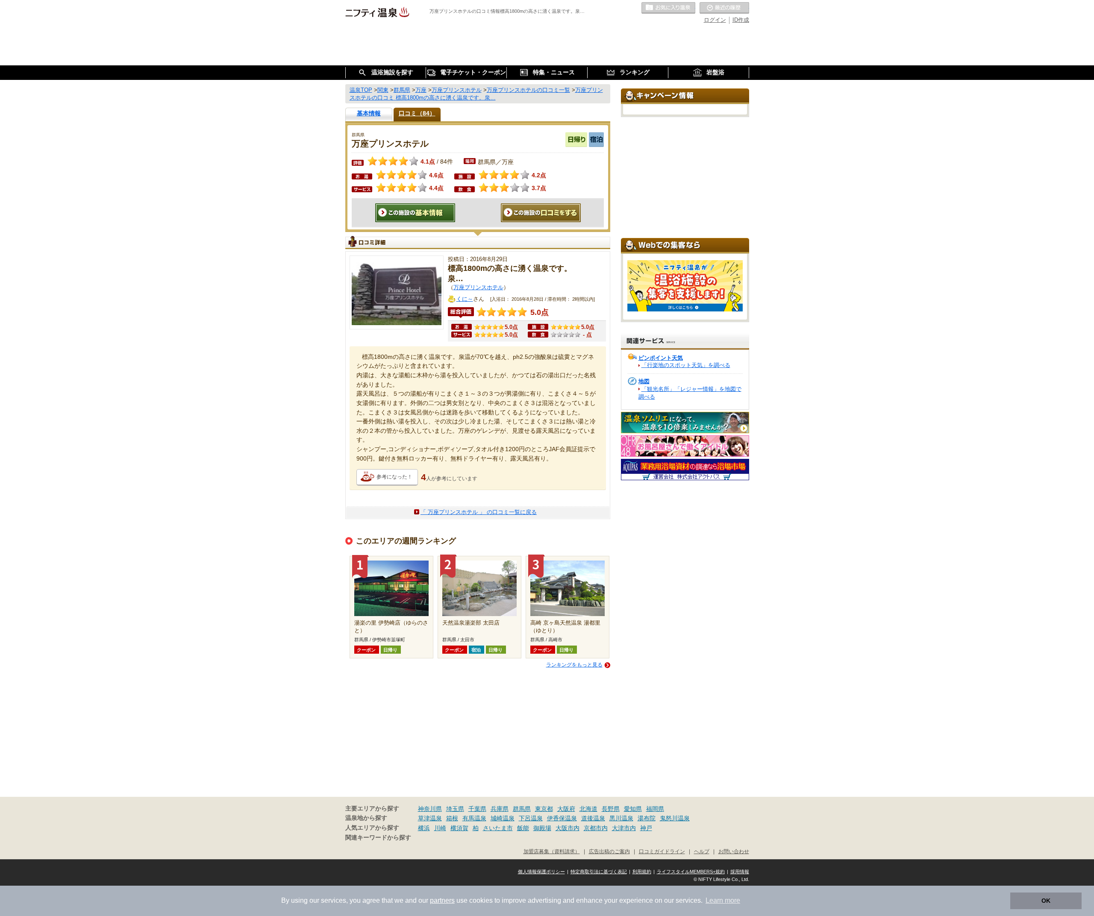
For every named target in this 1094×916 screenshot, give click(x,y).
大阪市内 (567, 828)
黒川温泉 (621, 818)
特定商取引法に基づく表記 (599, 871)
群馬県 (522, 808)
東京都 (544, 808)
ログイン (715, 20)
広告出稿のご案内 (609, 851)
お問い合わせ (733, 851)
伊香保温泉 (562, 818)
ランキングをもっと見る (574, 665)
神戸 (646, 828)
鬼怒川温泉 (675, 818)
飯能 (523, 828)
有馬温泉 (474, 818)
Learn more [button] (723, 900)
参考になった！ (394, 477)
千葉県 (477, 808)
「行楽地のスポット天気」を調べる (685, 365)
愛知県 (633, 808)
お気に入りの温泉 (668, 8)
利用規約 (641, 871)
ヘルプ (701, 851)
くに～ (464, 299)
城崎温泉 (503, 818)
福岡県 (655, 808)
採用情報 (739, 871)
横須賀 (459, 828)
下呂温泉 (531, 818)
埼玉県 (455, 808)
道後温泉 (593, 818)
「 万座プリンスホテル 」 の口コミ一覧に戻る (479, 512)
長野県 (611, 808)
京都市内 (596, 828)
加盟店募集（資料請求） (551, 851)
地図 (644, 381)
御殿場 (542, 828)
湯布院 (647, 818)
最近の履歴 (724, 8)
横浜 (424, 828)
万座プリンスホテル (478, 287)
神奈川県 (430, 808)
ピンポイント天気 (660, 358)
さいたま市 (498, 828)
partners (442, 900)
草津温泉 (430, 818)
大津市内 (624, 828)
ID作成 (740, 20)
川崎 (440, 828)
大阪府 (566, 808)
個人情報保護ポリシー (541, 871)
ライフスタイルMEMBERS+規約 (691, 871)
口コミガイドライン (662, 851)
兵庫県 (500, 808)
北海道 (588, 808)
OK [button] (1045, 900)
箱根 (452, 818)
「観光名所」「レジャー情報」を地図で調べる (689, 393)
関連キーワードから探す (378, 837)
